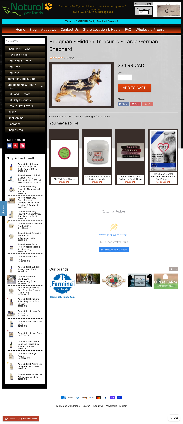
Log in (138, 4)
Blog (33, 29)
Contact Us (69, 29)
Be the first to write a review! (114, 249)
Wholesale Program (151, 29)
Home (20, 29)
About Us (48, 29)
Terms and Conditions (68, 405)
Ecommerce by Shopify (95, 418)
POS (80, 418)
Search (86, 405)
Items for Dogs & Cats (26, 79)
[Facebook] (9, 145)
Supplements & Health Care (26, 86)
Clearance (14, 124)
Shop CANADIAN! (26, 49)
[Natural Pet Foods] (27, 9)
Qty (120, 72)
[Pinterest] (15, 145)
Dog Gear (26, 67)
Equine (26, 112)
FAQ (128, 29)
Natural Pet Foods (90, 413)
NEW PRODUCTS (18, 55)
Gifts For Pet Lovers (26, 106)
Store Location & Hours (102, 29)
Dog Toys (26, 73)
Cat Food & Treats (26, 94)
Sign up (148, 4)
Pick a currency (143, 9)
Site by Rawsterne (92, 416)
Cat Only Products (26, 100)
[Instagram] (22, 145)
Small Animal (26, 118)
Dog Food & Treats (26, 61)
